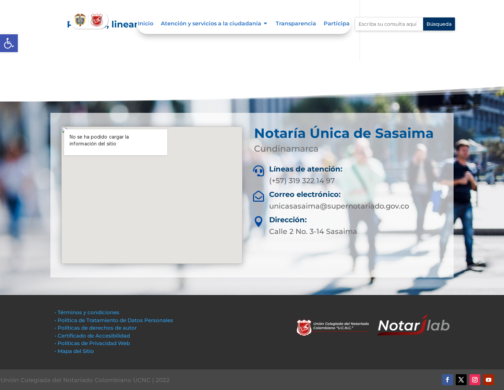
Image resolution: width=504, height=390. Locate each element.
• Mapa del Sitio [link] (75, 351)
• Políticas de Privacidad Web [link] (92, 343)
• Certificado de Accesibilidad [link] (92, 335)
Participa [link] (337, 24)
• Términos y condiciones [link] (87, 312)
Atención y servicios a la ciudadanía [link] (211, 24)
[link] (9, 43)
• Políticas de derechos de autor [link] (96, 327)
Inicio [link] (145, 24)
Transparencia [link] (296, 24)
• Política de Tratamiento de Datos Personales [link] (114, 320)
